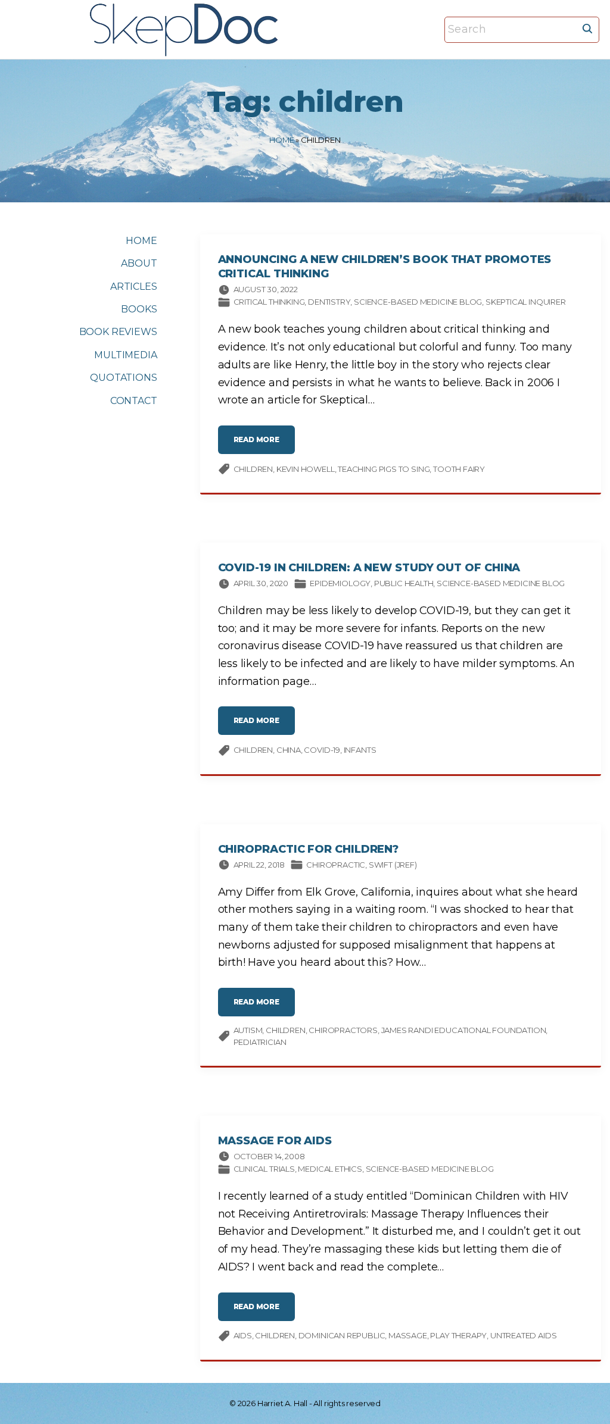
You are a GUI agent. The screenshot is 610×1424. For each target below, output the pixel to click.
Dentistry (329, 301)
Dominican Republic (341, 1335)
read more (264, 444)
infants (360, 750)
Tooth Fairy (459, 469)
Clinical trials (264, 1168)
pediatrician (260, 1042)
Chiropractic (335, 864)
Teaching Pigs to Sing (384, 469)
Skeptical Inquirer (525, 301)
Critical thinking (269, 301)
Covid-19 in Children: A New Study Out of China (369, 567)
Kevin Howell (305, 469)
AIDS (243, 1335)
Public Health (404, 583)
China (288, 750)
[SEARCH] (587, 28)
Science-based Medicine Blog (418, 301)
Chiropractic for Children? (308, 849)
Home (281, 140)
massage (407, 1335)
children (253, 469)
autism (248, 1030)
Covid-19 (322, 750)
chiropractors (343, 1030)
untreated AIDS (523, 1335)
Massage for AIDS (275, 1140)
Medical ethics (330, 1168)
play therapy (458, 1335)
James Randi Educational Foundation (463, 1030)
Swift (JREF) (393, 864)
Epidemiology (340, 583)
